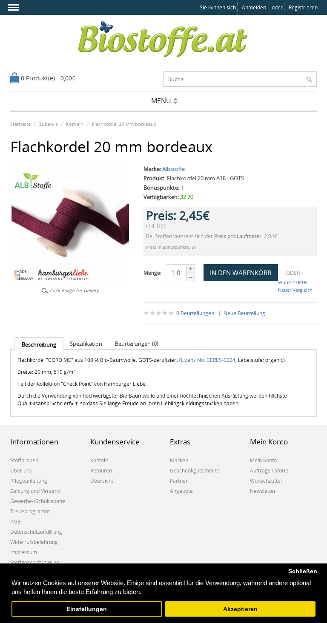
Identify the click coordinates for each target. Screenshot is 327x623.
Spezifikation (86, 343)
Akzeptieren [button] (240, 609)
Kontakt (99, 460)
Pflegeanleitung (28, 480)
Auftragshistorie (269, 470)
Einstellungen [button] (86, 609)
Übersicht (101, 480)
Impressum (23, 552)
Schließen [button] (302, 571)
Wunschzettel (292, 282)
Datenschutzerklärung (36, 531)
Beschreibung (39, 344)
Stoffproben (24, 460)
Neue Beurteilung (244, 313)
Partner (179, 480)
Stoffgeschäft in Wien (35, 562)
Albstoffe (173, 169)
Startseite (20, 124)
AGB (15, 521)
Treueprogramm (30, 511)
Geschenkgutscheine (194, 470)
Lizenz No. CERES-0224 (208, 360)
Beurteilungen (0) (136, 343)
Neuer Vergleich (295, 290)
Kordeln (74, 124)
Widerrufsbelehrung (34, 542)
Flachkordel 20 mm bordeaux (124, 124)
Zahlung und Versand (35, 491)
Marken (179, 460)
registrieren (303, 7)
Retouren (101, 470)
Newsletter (263, 491)
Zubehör (48, 124)
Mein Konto (263, 460)
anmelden (254, 7)
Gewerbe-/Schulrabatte (38, 501)
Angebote (181, 491)
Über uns (21, 470)
